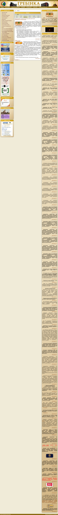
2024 (35, 14)
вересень (25, 17)
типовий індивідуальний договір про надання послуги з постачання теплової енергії (49, 501)
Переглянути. (45, 412)
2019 (26, 14)
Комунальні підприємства (6, 26)
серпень (21, 17)
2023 (33, 14)
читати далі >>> (38, 58)
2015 (18, 14)
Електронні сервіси (5, 16)
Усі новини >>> (17, 59)
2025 (37, 14)
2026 (39, 14)
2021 (29, 14)
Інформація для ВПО (5, 40)
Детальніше (45, 407)
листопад (34, 17)
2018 (24, 14)
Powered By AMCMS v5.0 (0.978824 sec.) (51, 514)
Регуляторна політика (5, 24)
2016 (20, 14)
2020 (27, 14)
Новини (18, 10)
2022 (31, 14)
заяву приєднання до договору (50, 502)
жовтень (29, 17)
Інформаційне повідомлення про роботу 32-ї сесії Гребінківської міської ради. (25, 19)
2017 (22, 14)
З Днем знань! (17, 40)
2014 (16, 14)
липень (17, 17)
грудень (38, 17)
